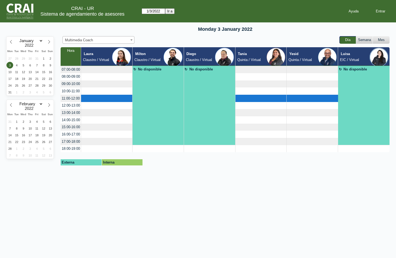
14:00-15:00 (71, 120)
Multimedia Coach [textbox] (79, 40)
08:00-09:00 (71, 76)
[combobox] (98, 40)
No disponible (149, 69)
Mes (381, 40)
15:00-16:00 (71, 127)
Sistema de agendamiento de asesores (82, 14)
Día (347, 40)
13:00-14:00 (71, 113)
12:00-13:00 (71, 105)
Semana (364, 40)
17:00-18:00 (71, 142)
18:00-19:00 (71, 149)
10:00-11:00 (71, 91)
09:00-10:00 (71, 84)
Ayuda (354, 11)
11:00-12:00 (71, 98)
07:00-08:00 (71, 69)
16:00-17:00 (71, 134)
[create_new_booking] (106, 69)
